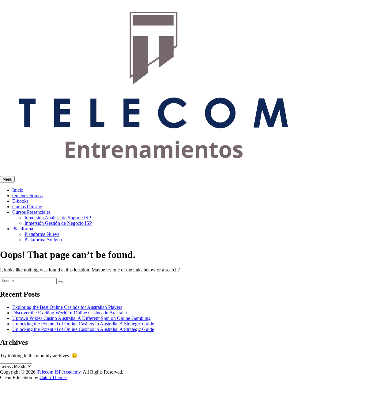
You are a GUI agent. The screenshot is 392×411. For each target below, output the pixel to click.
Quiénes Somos (27, 195)
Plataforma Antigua (43, 239)
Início (17, 190)
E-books (20, 201)
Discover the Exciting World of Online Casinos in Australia (69, 312)
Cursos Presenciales (31, 212)
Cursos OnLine (27, 206)
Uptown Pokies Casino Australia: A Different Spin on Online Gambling (81, 318)
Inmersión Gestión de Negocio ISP (58, 223)
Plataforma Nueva (41, 234)
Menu (7, 179)
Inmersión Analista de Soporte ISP (57, 217)
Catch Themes (53, 377)
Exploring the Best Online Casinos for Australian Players (67, 307)
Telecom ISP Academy (59, 372)
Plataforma (22, 228)
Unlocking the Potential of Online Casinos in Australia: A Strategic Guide (83, 323)
